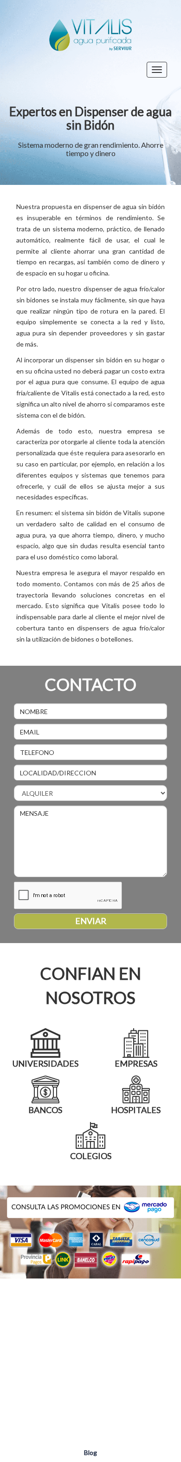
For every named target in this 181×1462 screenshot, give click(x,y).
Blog (90, 1452)
